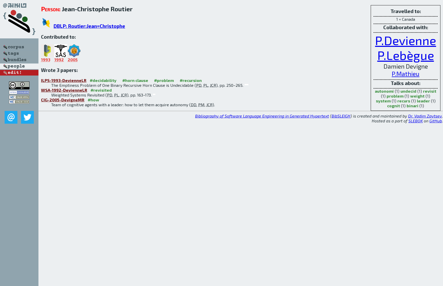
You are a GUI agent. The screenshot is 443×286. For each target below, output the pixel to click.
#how (93, 99)
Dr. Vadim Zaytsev (425, 115)
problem (395, 95)
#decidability (103, 80)
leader (423, 100)
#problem (164, 80)
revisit (429, 91)
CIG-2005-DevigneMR (62, 99)
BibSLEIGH (340, 115)
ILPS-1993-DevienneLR (63, 80)
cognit (393, 105)
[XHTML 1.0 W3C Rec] (19, 97)
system (383, 100)
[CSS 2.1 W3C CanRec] (19, 107)
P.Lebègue (405, 55)
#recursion (191, 80)
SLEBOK (415, 120)
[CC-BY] (19, 87)
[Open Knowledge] (19, 92)
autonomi (384, 91)
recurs (403, 100)
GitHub (435, 120)
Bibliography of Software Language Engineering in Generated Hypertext (262, 115)
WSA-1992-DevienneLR (64, 90)
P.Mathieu (405, 73)
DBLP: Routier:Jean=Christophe (89, 26)
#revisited (101, 90)
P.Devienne (405, 40)
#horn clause (135, 80)
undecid (408, 91)
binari (412, 105)
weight (417, 95)
